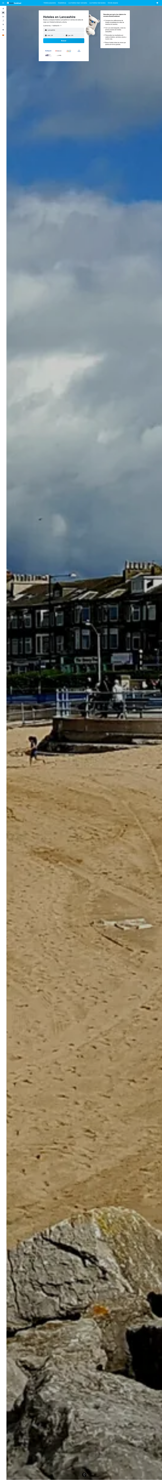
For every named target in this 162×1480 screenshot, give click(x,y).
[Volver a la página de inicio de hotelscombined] (14, 3)
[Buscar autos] (3, 16)
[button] (3, 3)
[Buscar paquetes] (3, 20)
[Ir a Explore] (3, 24)
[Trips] (3, 30)
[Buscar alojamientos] (3, 12)
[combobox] (52, 26)
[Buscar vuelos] (3, 9)
